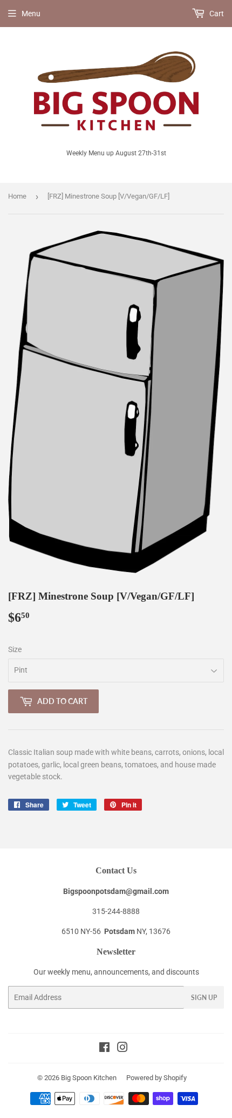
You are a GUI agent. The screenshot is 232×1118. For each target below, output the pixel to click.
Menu (31, 13)
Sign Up (204, 998)
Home (17, 196)
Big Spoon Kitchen (89, 1078)
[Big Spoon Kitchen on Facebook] (104, 1048)
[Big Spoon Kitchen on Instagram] (122, 1048)
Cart (216, 13)
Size (15, 649)
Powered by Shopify (156, 1078)
